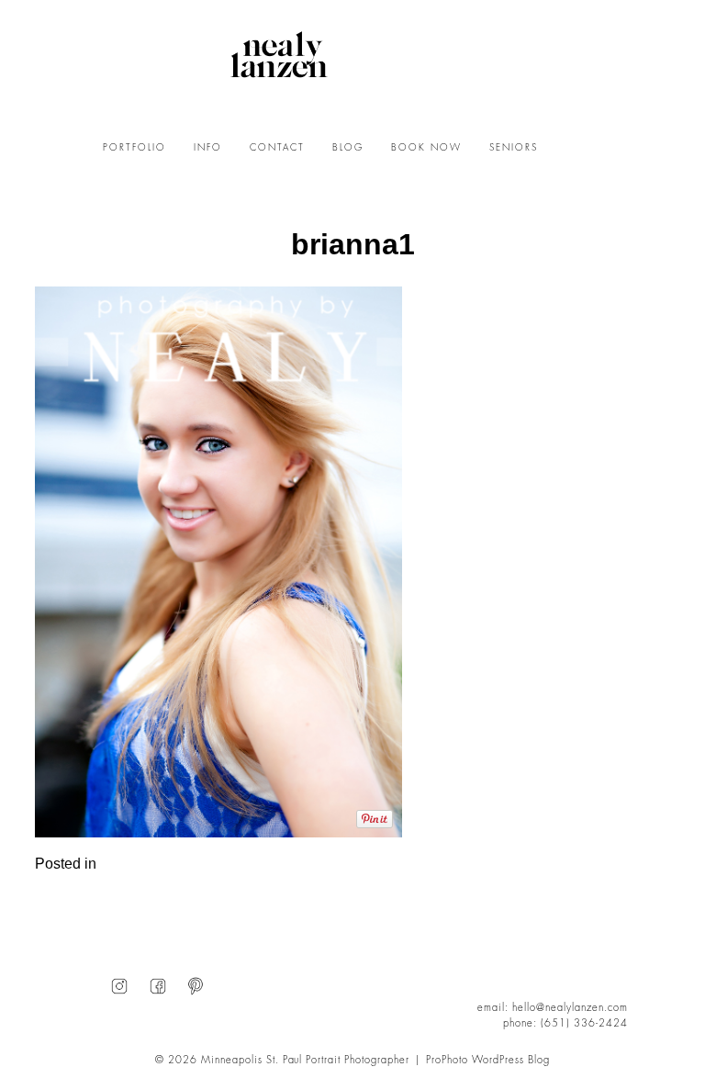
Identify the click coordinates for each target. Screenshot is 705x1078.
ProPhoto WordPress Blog (488, 1060)
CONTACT (277, 147)
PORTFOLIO (134, 147)
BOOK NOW (426, 147)
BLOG (348, 147)
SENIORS (513, 147)
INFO (208, 147)
